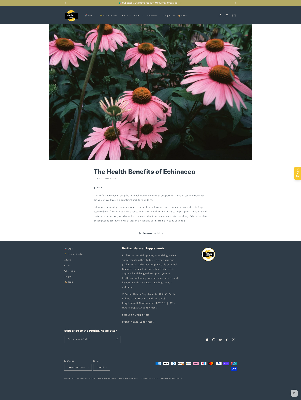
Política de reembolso (107, 378)
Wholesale (69, 270)
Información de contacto (171, 378)
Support (68, 276)
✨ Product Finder (73, 254)
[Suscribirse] (117, 339)
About (67, 265)
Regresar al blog (153, 233)
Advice (67, 259)
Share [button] (100, 187)
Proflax (74, 378)
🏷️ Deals (68, 281)
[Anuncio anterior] (65, 3)
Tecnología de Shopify (86, 378)
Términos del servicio (149, 378)
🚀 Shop (68, 248)
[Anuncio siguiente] (235, 3)
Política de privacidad (128, 378)
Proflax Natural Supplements (138, 321)
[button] (90, 15)
